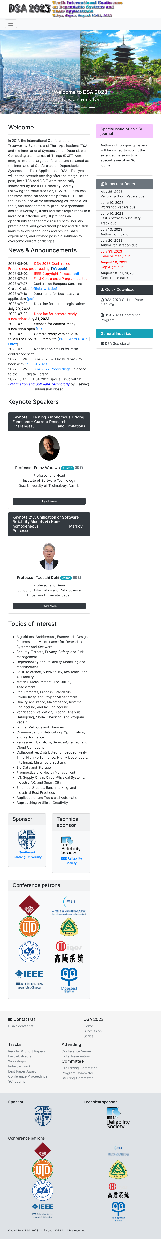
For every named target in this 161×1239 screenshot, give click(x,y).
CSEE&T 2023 (36, 364)
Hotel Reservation (76, 1056)
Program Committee (78, 1073)
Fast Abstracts (19, 1056)
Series (88, 1036)
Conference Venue (76, 1051)
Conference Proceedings (27, 1076)
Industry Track (19, 1066)
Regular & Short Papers (26, 1051)
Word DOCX (78, 339)
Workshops (17, 1061)
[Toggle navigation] (11, 23)
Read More (49, 501)
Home (88, 1026)
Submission (93, 1031)
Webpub (59, 268)
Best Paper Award (22, 1071)
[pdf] (76, 273)
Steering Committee (77, 1078)
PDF (62, 339)
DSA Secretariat (117, 343)
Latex (12, 344)
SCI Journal (17, 1081)
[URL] (40, 329)
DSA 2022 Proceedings (51, 369)
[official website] (43, 289)
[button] (12, 72)
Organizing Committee (79, 1068)
